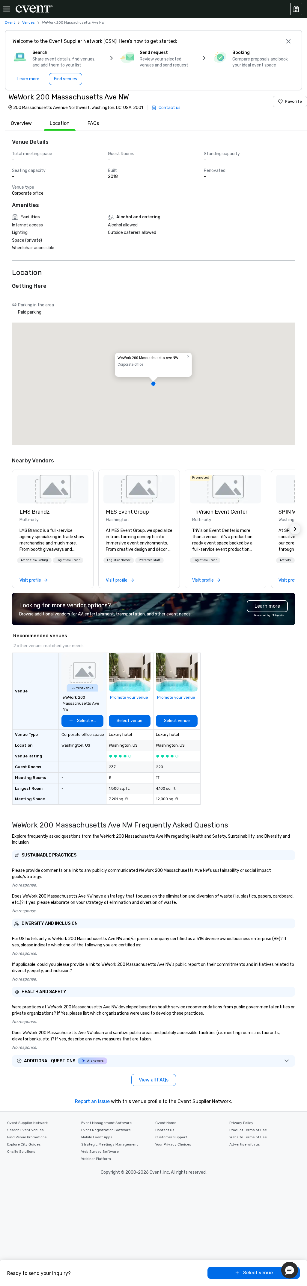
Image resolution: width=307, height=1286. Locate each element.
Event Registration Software (106, 1130)
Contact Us (164, 1130)
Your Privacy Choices (173, 1144)
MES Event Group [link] (127, 512)
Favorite (293, 101)
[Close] (288, 41)
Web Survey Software (100, 1151)
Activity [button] (285, 560)
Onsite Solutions (21, 1151)
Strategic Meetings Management (109, 1144)
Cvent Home (165, 1123)
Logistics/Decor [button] (68, 560)
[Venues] (296, 9)
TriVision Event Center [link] (219, 512)
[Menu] (6, 9)
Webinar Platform (96, 1159)
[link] (52, 489)
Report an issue (92, 1101)
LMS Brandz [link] (34, 512)
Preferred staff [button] (149, 560)
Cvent (10, 22)
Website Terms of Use (248, 1137)
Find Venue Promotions (27, 1137)
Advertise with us (244, 1144)
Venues (28, 22)
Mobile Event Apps (96, 1137)
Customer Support (171, 1137)
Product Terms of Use (248, 1130)
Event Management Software (106, 1123)
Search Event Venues (25, 1130)
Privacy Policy (241, 1123)
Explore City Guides (24, 1144)
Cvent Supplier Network (27, 1123)
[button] (153, 384)
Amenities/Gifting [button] (34, 560)
